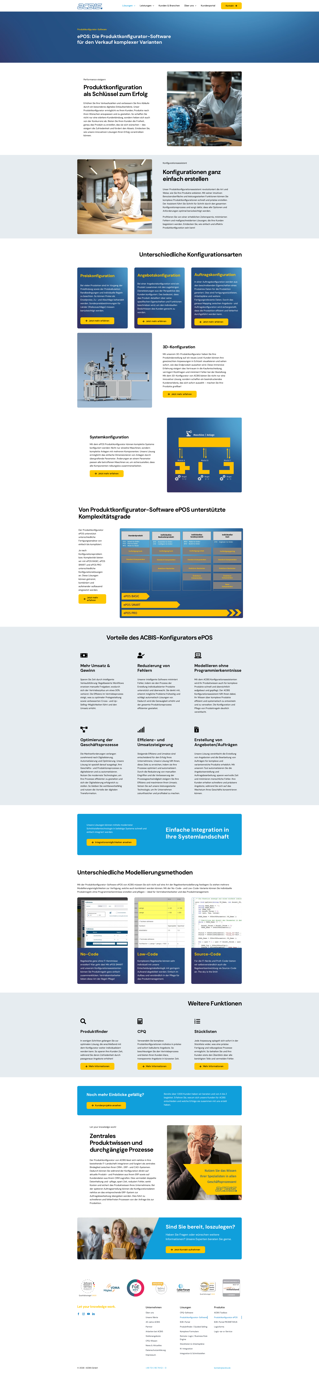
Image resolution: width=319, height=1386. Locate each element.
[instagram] (83, 1314)
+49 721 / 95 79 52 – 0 (156, 1368)
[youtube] (88, 1314)
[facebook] (78, 1314)
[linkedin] (93, 1314)
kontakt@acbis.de (222, 1368)
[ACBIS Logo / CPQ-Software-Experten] (89, 4)
